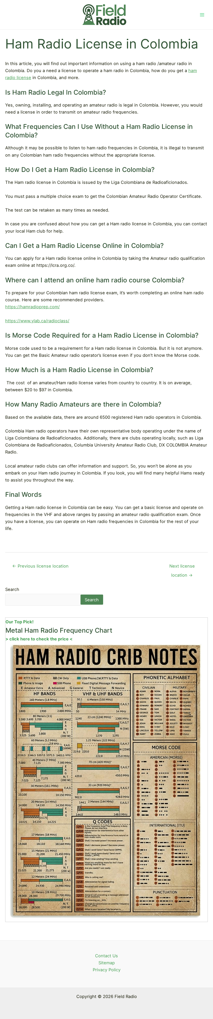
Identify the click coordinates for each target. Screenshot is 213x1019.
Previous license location (40, 566)
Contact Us (106, 955)
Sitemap (106, 962)
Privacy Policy (107, 969)
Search (12, 589)
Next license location (182, 567)
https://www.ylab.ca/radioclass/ (37, 320)
